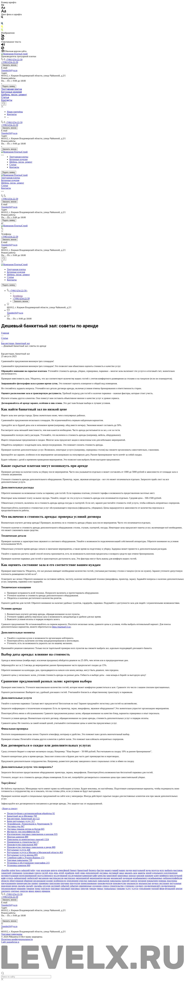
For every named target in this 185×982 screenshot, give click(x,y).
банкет (73, 870)
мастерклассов (56, 878)
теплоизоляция (8, 888)
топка (37, 888)
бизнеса (92, 870)
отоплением (72, 880)
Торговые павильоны (11, 934)
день (55, 873)
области (5, 880)
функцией (170, 888)
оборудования (16, 880)
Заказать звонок (9, 65)
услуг (128, 888)
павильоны (115, 880)
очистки (83, 880)
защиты (141, 873)
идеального (157, 873)
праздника (172, 880)
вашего (108, 870)
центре (179, 888)
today (32, 870)
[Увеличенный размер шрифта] (3, 12)
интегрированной (28, 875)
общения (28, 880)
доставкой (114, 873)
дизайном (69, 873)
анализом (45, 870)
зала (135, 873)
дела (51, 873)
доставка (103, 873)
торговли (45, 888)
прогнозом (54, 883)
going (12, 870)
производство (119, 883)
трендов (84, 888)
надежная (127, 878)
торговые (55, 888)
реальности (132, 883)
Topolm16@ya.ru (9, 70)
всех (162, 870)
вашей (115, 870)
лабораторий (20, 878)
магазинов (43, 878)
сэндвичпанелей (152, 886)
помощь (162, 880)
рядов (14, 886)
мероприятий (82, 878)
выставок (178, 870)
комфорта (164, 875)
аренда (54, 870)
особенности (59, 880)
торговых (75, 888)
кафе (94, 875)
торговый (65, 888)
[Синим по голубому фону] (2, 24)
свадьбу (29, 886)
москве (106, 878)
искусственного (45, 875)
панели (133, 880)
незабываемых (155, 878)
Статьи (5, 97)
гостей (44, 873)
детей (61, 873)
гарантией (6, 873)
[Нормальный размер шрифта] (3, 8)
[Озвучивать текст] (3, 45)
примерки (44, 883)
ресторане (164, 883)
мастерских (69, 878)
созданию (97, 886)
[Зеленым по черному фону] (2, 30)
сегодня (46, 886)
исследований (60, 875)
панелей (126, 880)
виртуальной (139, 870)
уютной (155, 888)
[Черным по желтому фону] (2, 27)
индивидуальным (9, 875)
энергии (24, 891)
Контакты (6, 100)
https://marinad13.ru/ (61, 627)
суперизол (129, 886)
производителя (104, 883)
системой (55, 886)
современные (85, 886)
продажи (64, 883)
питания (142, 880)
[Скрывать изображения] (2, 39)
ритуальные (175, 883)
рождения (6, 886)
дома (82, 873)
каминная (87, 875)
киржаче (149, 875)
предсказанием (8, 883)
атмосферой (64, 870)
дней (77, 873)
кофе (3, 878)
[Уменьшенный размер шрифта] (2, 5)
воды (148, 870)
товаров (30, 888)
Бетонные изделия (11, 92)
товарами (21, 888)
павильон (92, 880)
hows (18, 870)
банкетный (82, 870)
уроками (120, 888)
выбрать (169, 870)
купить (9, 878)
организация (39, 880)
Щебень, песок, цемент (14, 94)
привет (34, 883)
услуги (135, 888)
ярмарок (46, 891)
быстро (100, 870)
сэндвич (139, 886)
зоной (149, 873)
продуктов (75, 883)
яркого (38, 891)
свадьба (21, 886)
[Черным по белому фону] (2, 17)
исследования (75, 875)
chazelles (5, 870)
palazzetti (25, 870)
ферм (161, 888)
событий (65, 886)
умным (92, 888)
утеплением (145, 888)
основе (49, 880)
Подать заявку (8, 86)
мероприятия (96, 878)
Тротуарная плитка (11, 89)
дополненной (92, 873)
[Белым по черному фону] (2, 20)
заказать (129, 873)
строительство (117, 886)
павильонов (103, 880)
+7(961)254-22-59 (13, 59)
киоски (132, 875)
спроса (105, 886)
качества (102, 875)
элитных (15, 891)
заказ (121, 873)
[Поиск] (3, 104)
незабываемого (140, 878)
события (74, 886)
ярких (31, 891)
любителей (32, 878)
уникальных (110, 888)
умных (100, 888)
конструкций (175, 875)
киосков (140, 875)
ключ (156, 875)
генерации (17, 873)
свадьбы (38, 886)
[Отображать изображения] (2, 36)
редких (155, 883)
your (38, 870)
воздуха (155, 870)
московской (116, 878)
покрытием (152, 880)
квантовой (112, 875)
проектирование (89, 883)
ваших (122, 870)
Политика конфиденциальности (17, 939)
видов (129, 870)
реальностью (145, 883)
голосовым (28, 873)
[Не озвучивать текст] (2, 48)
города (37, 873)
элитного (5, 891)
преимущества (23, 883)
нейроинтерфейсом (172, 878)
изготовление (170, 873)
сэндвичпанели (168, 886)
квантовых (123, 875)
